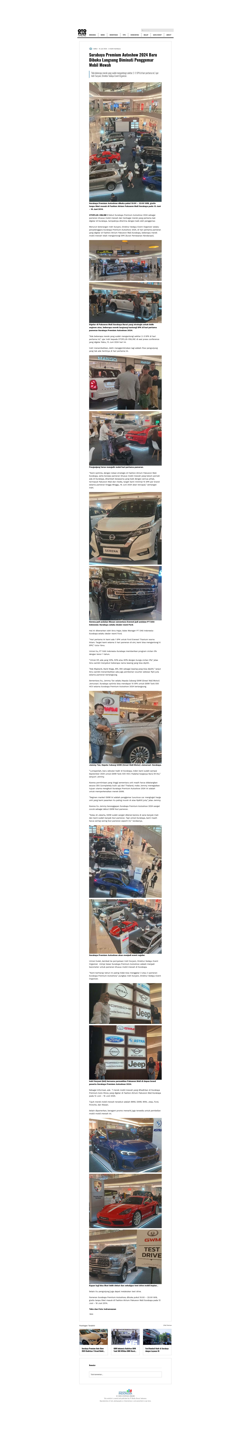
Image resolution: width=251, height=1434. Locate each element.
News (91, 1314)
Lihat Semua (167, 1325)
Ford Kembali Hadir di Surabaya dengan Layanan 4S (157, 1349)
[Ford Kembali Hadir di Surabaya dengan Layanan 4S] (157, 1337)
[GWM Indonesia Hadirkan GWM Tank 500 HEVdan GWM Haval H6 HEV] (125, 1337)
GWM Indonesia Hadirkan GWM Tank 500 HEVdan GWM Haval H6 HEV (125, 1349)
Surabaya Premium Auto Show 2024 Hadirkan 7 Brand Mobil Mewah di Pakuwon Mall (93, 1349)
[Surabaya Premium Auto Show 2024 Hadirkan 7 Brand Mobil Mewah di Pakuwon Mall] (93, 1337)
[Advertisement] (59, 13)
